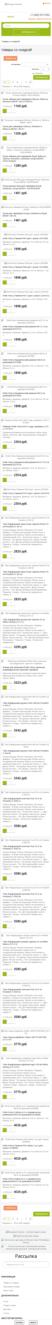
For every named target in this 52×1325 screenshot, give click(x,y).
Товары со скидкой (11, 1283)
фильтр (33, 1322)
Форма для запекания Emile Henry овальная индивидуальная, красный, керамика (24, 668)
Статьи (6, 1313)
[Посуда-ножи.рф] (13, 4)
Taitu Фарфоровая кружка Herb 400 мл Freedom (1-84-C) (26, 704)
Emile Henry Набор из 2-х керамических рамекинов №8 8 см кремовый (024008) (22, 1113)
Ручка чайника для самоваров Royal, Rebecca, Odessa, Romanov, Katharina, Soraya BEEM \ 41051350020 (24, 158)
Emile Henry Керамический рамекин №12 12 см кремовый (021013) (25, 327)
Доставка (7, 1309)
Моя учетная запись (12, 1318)
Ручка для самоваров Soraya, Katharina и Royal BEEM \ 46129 (25, 214)
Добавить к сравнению (13, 111)
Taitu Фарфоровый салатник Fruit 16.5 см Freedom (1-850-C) (22, 799)
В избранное (9, 111)
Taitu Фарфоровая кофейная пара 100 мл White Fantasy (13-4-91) (25, 1065)
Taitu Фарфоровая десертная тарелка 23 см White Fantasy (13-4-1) (24, 620)
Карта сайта (8, 1291)
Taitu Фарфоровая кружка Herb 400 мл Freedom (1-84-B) (26, 751)
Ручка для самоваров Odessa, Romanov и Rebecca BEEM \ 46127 (22, 127)
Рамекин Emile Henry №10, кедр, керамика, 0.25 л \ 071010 (25, 427)
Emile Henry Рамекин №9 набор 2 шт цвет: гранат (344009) (23, 1146)
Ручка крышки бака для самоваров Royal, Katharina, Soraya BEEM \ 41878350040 (22, 187)
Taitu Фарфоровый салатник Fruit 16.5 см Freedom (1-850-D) (22, 847)
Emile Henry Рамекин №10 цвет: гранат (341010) (26, 493)
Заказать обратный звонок (39, 19)
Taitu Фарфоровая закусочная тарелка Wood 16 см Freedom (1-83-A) (25, 572)
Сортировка (15, 64)
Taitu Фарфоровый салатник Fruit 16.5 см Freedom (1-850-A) (22, 990)
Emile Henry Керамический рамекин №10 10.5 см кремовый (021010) (26, 463)
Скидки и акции (9, 1305)
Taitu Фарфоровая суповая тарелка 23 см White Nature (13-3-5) (25, 942)
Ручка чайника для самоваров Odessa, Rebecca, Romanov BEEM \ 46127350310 (25, 100)
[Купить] (5, 111)
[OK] (45, 1264)
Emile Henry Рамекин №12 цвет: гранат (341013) (26, 295)
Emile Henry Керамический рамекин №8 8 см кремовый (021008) (24, 360)
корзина (19, 1322)
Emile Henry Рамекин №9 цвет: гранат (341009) (25, 238)
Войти (48, 3)
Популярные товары (11, 1287)
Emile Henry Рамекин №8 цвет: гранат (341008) (25, 267)
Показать (35, 69)
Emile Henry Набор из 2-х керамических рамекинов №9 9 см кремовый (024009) (22, 1180)
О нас (5, 1302)
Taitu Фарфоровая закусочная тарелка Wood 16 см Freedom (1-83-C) (25, 525)
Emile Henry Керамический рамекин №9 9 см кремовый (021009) (24, 394)
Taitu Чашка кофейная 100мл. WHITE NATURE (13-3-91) (25, 1038)
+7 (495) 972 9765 (40, 14)
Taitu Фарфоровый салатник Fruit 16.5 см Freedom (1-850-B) (22, 895)
